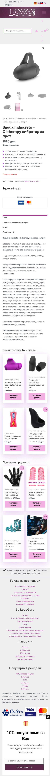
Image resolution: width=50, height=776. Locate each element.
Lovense (25, 689)
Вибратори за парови (25, 656)
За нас (25, 615)
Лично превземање (25, 601)
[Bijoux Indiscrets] (12, 188)
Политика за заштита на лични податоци (25, 630)
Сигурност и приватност (25, 592)
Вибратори (25, 650)
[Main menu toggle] (44, 12)
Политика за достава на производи (25, 636)
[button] (43, 48)
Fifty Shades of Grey (25, 674)
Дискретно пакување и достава (25, 595)
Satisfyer (25, 677)
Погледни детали (13, 396)
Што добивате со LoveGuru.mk (25, 618)
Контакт (25, 589)
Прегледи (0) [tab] (9, 232)
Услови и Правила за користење (25, 633)
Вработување (25, 627)
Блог (25, 624)
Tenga (25, 686)
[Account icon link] (36, 31)
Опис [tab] (5, 218)
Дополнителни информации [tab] (15, 222)
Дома (5, 119)
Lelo (25, 680)
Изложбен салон (25, 621)
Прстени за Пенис (25, 659)
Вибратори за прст (24, 119)
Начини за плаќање (25, 604)
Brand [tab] (5, 227)
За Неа (11, 119)
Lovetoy (25, 683)
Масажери (25, 653)
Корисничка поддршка (25, 586)
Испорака (25, 598)
